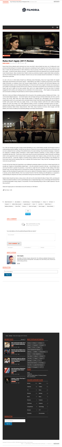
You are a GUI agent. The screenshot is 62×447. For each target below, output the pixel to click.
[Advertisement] (31, 18)
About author (11, 252)
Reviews (7, 63)
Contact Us (29, 374)
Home (7, 335)
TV (27, 389)
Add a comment (12, 219)
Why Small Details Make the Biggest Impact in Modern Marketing (24, 1)
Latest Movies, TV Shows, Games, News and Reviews (35, 443)
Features (29, 386)
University (29, 413)
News (12, 345)
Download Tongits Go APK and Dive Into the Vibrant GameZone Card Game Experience (19, 360)
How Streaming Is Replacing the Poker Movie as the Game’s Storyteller (19, 370)
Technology (41, 406)
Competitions (30, 406)
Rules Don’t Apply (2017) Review (18, 61)
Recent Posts (9, 339)
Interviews (13, 381)
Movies (4, 63)
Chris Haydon (21, 63)
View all (22, 339)
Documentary (42, 413)
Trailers (40, 386)
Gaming (40, 393)
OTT (40, 409)
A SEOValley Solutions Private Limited (22, 442)
